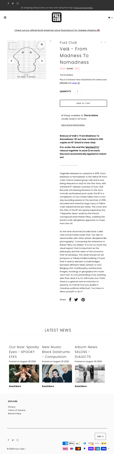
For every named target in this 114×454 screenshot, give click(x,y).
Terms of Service (16, 410)
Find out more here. (83, 8)
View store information (73, 125)
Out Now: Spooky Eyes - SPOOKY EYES (24, 352)
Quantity (65, 91)
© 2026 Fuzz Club (16, 448)
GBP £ (100, 436)
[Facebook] (8, 3)
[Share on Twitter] (76, 300)
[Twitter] (12, 3)
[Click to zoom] (42, 44)
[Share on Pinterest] (83, 300)
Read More (15, 386)
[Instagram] (17, 3)
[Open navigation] (5, 17)
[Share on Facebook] (70, 300)
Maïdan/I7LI (92, 147)
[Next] (42, 61)
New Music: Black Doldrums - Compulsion (56, 352)
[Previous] (11, 61)
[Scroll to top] (108, 448)
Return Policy (14, 413)
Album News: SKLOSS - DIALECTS (86, 352)
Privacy (11, 406)
